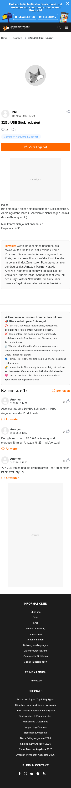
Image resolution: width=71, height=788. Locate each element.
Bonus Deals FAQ (35, 628)
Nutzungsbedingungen (35, 645)
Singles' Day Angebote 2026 (35, 743)
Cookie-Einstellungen (35, 661)
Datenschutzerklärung (36, 650)
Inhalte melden (35, 639)
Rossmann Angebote (35, 732)
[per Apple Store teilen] (31, 773)
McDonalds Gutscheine (35, 721)
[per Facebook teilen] (20, 773)
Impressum (35, 634)
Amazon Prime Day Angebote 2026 (35, 754)
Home (4, 38)
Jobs (35, 617)
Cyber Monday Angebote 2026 (35, 749)
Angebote (17, 38)
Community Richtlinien (35, 656)
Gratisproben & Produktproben (35, 716)
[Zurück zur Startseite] (16, 27)
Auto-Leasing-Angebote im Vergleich (35, 710)
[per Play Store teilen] (38, 773)
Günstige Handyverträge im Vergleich (35, 705)
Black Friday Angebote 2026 (35, 738)
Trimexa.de (35, 680)
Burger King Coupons (35, 727)
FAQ (35, 623)
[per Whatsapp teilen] (25, 773)
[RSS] (44, 773)
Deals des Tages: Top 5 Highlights (35, 699)
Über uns (35, 612)
